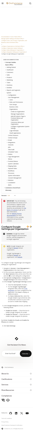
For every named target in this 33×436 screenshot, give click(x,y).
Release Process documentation (14, 214)
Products (9, 77)
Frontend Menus (13, 161)
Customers (10, 72)
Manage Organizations (17, 114)
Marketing (10, 80)
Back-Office (18, 37)
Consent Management (14, 178)
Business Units (13, 107)
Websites (10, 180)
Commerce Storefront (12, 188)
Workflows (11, 171)
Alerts (9, 185)
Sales (8, 75)
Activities (9, 87)
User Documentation (11, 59)
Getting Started (11, 67)
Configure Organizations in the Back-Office (12, 46)
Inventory (9, 85)
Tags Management (13, 156)
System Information (14, 175)
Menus (10, 159)
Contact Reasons (13, 135)
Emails (10, 140)
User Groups (13, 104)
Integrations (11, 142)
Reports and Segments (13, 90)
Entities (10, 154)
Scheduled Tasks (13, 152)
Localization (11, 182)
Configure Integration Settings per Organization (13, 52)
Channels (10, 145)
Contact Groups (12, 138)
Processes (11, 173)
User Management (13, 97)
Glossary (8, 190)
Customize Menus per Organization (17, 123)
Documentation (5, 37)
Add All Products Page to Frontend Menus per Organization (18, 118)
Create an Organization (18, 111)
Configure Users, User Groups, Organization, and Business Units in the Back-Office (14, 41)
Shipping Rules (12, 166)
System (9, 93)
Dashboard (10, 70)
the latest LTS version (16, 209)
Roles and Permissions (16, 102)
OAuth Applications (15, 133)
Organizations (13, 109)
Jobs (9, 147)
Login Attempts (14, 130)
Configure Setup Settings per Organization (12, 50)
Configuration (12, 95)
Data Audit (11, 149)
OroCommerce (9, 367)
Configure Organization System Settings (11, 48)
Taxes (8, 82)
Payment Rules (12, 168)
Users (12, 37)
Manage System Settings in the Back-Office (12, 38)
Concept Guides (10, 62)
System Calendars (13, 164)
